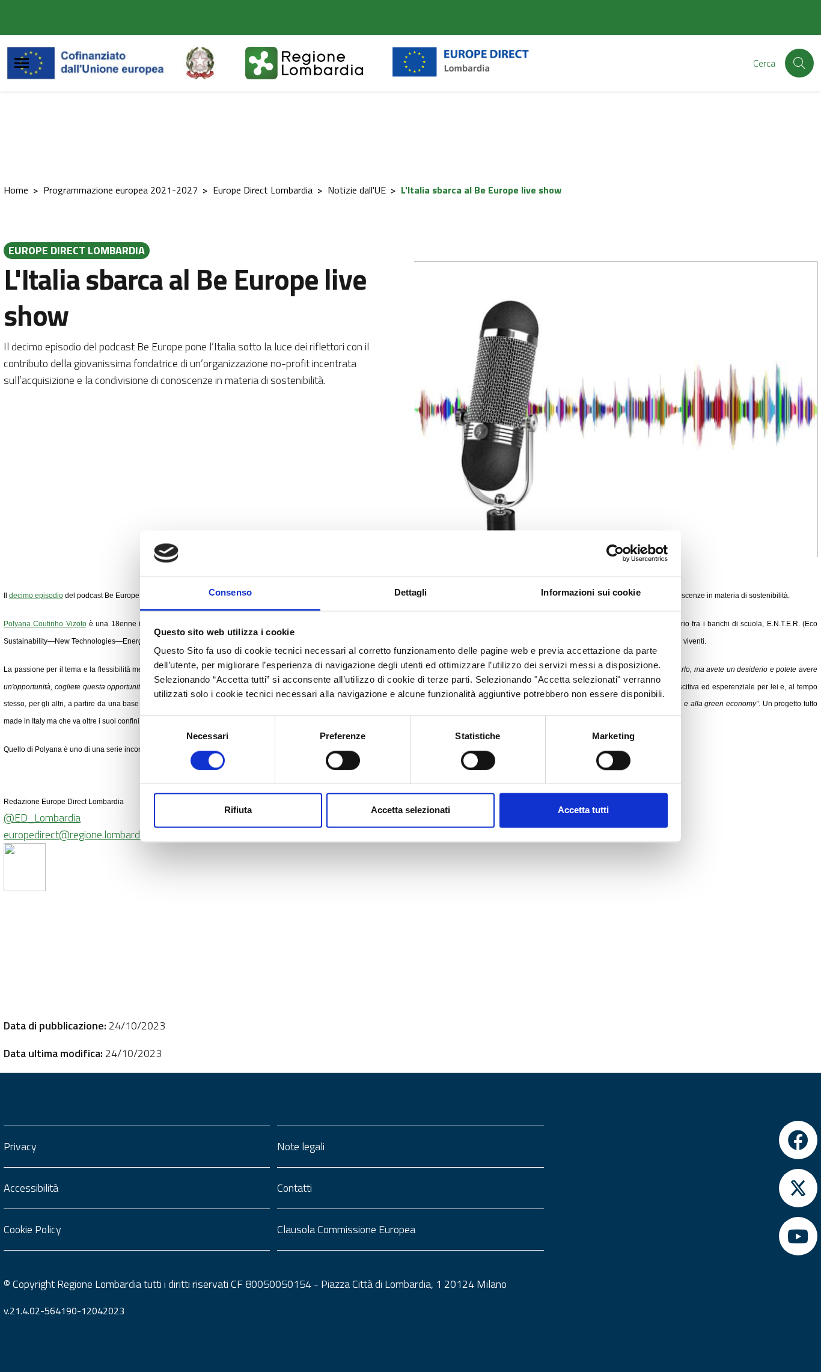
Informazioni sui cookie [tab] (590, 593)
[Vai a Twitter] (684, 1188)
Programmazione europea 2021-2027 (120, 190)
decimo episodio (36, 595)
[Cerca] (799, 63)
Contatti (294, 1188)
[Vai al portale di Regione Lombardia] (318, 63)
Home (16, 190)
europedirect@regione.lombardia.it (79, 834)
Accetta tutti (583, 810)
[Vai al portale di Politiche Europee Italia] (214, 63)
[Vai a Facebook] (684, 1140)
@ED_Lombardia (42, 817)
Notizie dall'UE (357, 190)
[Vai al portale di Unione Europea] (94, 63)
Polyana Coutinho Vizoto (45, 624)
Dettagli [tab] (410, 593)
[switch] (343, 760)
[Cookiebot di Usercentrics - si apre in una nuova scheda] (615, 553)
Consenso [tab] (230, 593)
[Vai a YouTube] (684, 1236)
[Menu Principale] (21, 63)
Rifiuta (238, 810)
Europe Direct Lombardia (263, 190)
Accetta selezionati (410, 810)
